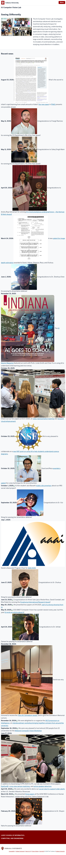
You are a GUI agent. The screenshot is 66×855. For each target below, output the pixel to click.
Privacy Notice (35, 851)
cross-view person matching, (19, 786)
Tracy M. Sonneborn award (27, 715)
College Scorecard (20, 851)
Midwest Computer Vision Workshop (28, 731)
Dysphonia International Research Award (35, 602)
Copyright (41, 851)
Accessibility (12, 851)
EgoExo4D (5, 786)
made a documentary (43, 486)
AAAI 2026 (32, 568)
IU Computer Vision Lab (11, 8)
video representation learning (43, 419)
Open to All (28, 851)
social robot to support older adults (52, 789)
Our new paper (43, 104)
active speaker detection (42, 786)
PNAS (53, 104)
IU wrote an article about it (14, 612)
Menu (62, 2)
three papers (29, 794)
